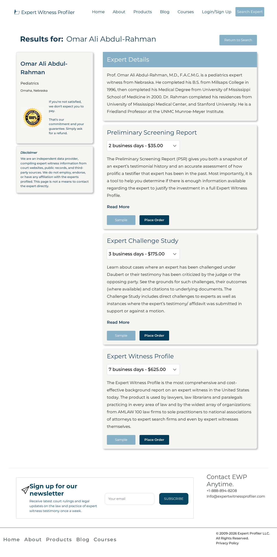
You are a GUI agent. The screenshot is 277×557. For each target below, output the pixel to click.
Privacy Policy (227, 543)
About (119, 11)
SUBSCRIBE (174, 499)
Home (98, 11)
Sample (121, 220)
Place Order (154, 220)
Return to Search (238, 40)
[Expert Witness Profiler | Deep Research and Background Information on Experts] (44, 12)
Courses (186, 11)
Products (142, 11)
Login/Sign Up (216, 11)
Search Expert (250, 12)
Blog (165, 11)
